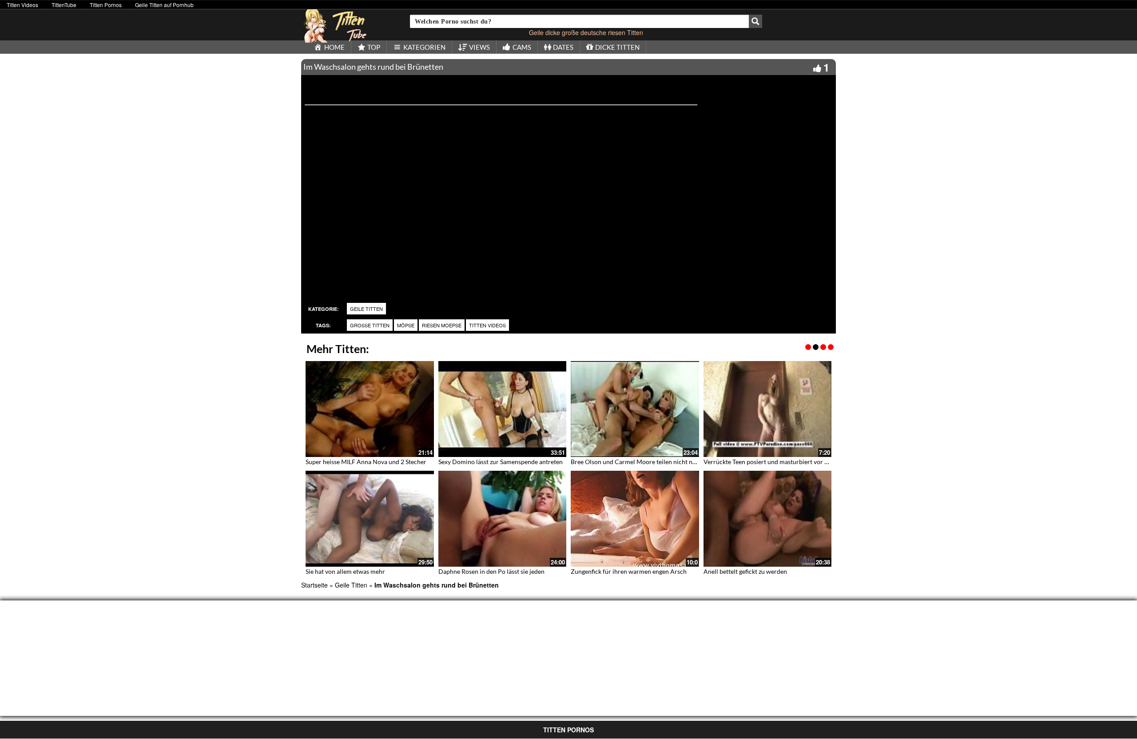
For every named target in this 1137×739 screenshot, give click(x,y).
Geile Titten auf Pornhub (164, 5)
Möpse (405, 325)
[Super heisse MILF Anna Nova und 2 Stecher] (370, 409)
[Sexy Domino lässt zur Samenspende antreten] (502, 409)
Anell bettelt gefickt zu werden (745, 571)
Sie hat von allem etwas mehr (345, 571)
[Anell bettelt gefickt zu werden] (768, 519)
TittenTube (64, 5)
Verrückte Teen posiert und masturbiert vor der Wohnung (783, 461)
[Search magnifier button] (755, 21)
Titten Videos (22, 5)
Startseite (314, 584)
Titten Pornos (106, 5)
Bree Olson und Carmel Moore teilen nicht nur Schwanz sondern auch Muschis (679, 461)
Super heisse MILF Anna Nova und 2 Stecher (366, 461)
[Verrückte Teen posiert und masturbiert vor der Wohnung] (768, 409)
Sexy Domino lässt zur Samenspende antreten (500, 461)
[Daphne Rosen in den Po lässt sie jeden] (502, 519)
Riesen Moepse (441, 325)
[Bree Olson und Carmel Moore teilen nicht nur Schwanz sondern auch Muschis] (635, 409)
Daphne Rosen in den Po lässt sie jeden (491, 571)
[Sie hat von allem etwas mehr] (370, 519)
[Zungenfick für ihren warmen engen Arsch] (635, 519)
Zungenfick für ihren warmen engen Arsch (629, 571)
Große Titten (370, 325)
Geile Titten (366, 308)
